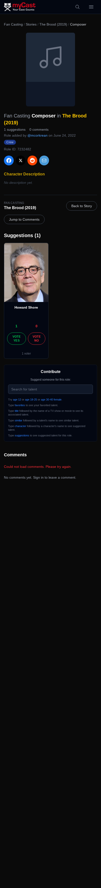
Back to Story (81, 206)
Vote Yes (17, 338)
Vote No (37, 338)
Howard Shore (26, 307)
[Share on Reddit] (32, 160)
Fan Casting (13, 24)
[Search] (77, 7)
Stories (31, 24)
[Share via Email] (44, 160)
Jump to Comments (24, 219)
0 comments (39, 129)
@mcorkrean (37, 135)
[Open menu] (91, 7)
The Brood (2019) (53, 24)
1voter (26, 353)
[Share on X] (20, 160)
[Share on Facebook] (9, 160)
